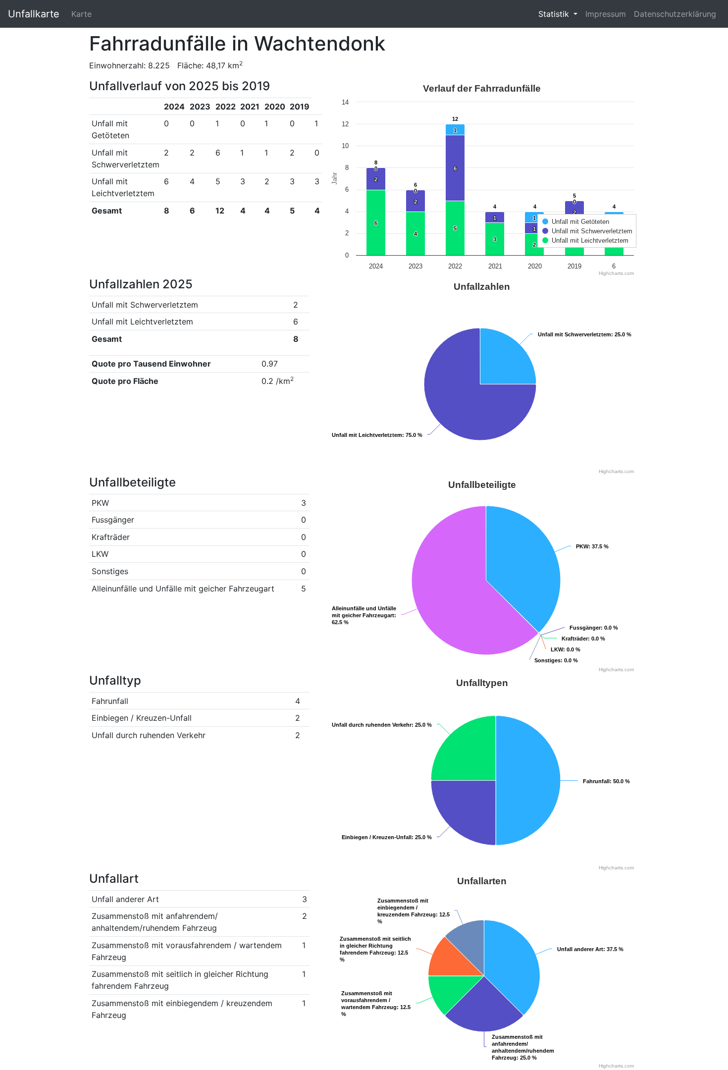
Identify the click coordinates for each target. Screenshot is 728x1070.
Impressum (605, 14)
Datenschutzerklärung (675, 14)
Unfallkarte (33, 14)
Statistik (555, 14)
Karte (81, 14)
